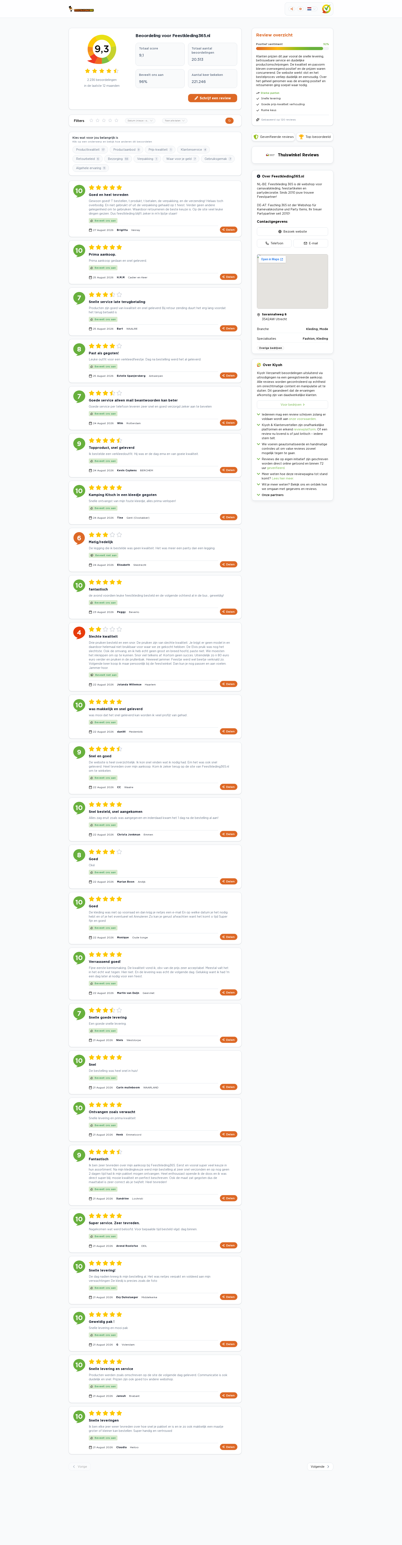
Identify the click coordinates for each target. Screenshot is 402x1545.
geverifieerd (276, 467)
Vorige (82, 1466)
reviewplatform (305, 429)
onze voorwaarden (302, 418)
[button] (292, 494)
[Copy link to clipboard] (291, 9)
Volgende (318, 1466)
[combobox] (140, 120)
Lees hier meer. (283, 478)
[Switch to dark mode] (300, 9)
